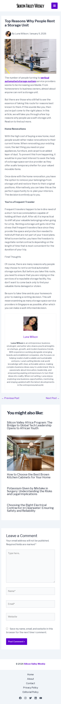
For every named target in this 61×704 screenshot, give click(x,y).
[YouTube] (40, 698)
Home (30, 674)
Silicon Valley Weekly (34, 664)
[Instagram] (25, 698)
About (30, 679)
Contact (30, 683)
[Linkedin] (35, 698)
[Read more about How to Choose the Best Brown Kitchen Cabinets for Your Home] (30, 453)
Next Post (52, 398)
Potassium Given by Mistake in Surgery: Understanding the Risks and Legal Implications (29, 491)
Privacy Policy (30, 687)
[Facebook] (20, 698)
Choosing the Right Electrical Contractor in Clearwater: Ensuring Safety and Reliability (30, 507)
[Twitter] (30, 698)
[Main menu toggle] (54, 6)
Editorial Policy (30, 692)
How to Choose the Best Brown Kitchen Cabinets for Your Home (29, 476)
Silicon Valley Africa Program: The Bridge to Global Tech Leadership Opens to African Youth (29, 425)
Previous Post (10, 398)
